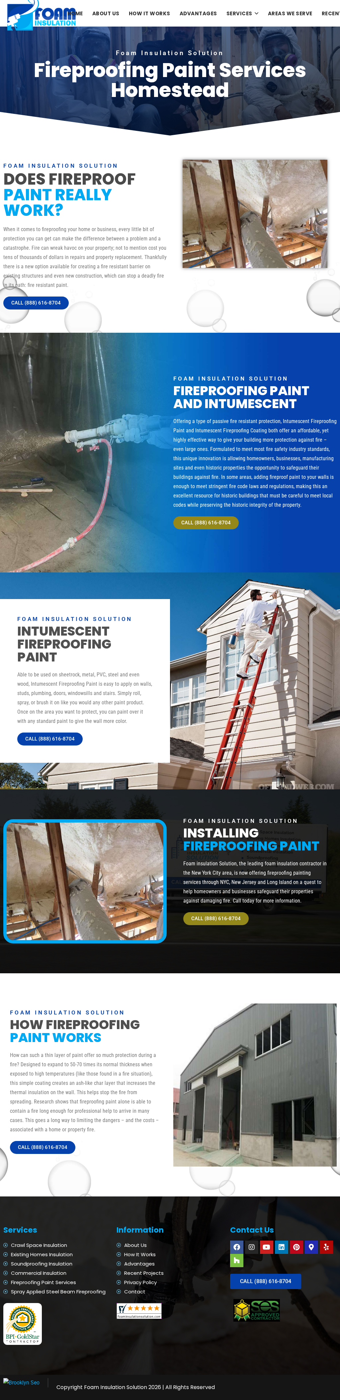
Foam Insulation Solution (115, 1387)
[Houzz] (236, 1260)
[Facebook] (236, 1247)
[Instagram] (251, 1247)
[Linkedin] (281, 1247)
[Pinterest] (296, 1247)
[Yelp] (326, 1247)
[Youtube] (266, 1247)
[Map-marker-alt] (311, 1247)
